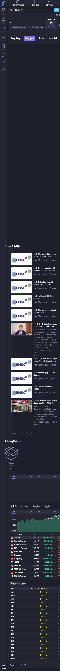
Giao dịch (53, 38)
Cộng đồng (15, 38)
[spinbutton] (20, 433)
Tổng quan (29, 38)
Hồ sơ (41, 38)
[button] (22, 432)
